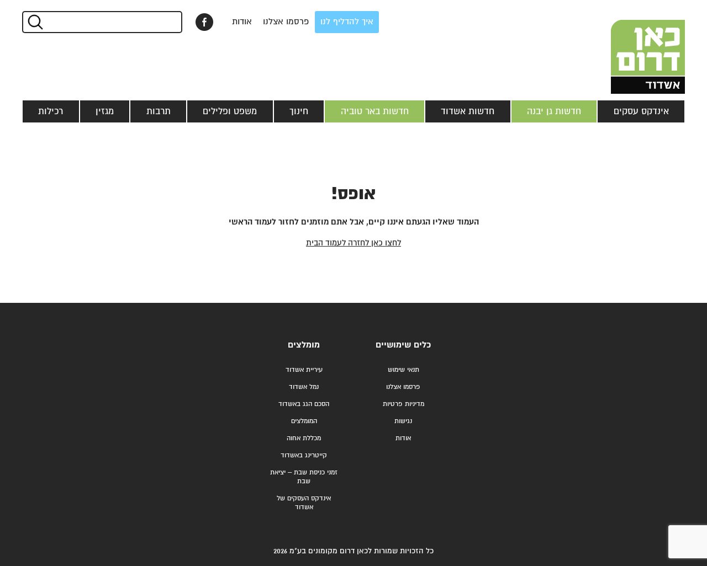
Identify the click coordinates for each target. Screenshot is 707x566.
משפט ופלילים (230, 111)
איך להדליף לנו (346, 21)
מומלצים (304, 345)
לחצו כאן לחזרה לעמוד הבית (353, 243)
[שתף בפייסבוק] (204, 22)
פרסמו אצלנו (286, 21)
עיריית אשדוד (304, 370)
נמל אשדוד (304, 387)
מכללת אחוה (304, 438)
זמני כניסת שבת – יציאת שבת (303, 476)
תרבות (158, 111)
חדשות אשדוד (467, 111)
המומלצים (304, 421)
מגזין (105, 111)
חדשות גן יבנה (554, 111)
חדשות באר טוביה (375, 111)
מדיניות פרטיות (403, 404)
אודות (242, 21)
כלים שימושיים (403, 345)
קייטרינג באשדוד (304, 455)
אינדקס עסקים (641, 111)
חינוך (298, 111)
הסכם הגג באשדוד (303, 404)
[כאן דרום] (629, 47)
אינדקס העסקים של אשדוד (304, 502)
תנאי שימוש (403, 370)
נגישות (403, 421)
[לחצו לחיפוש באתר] (34, 22)
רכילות (50, 111)
